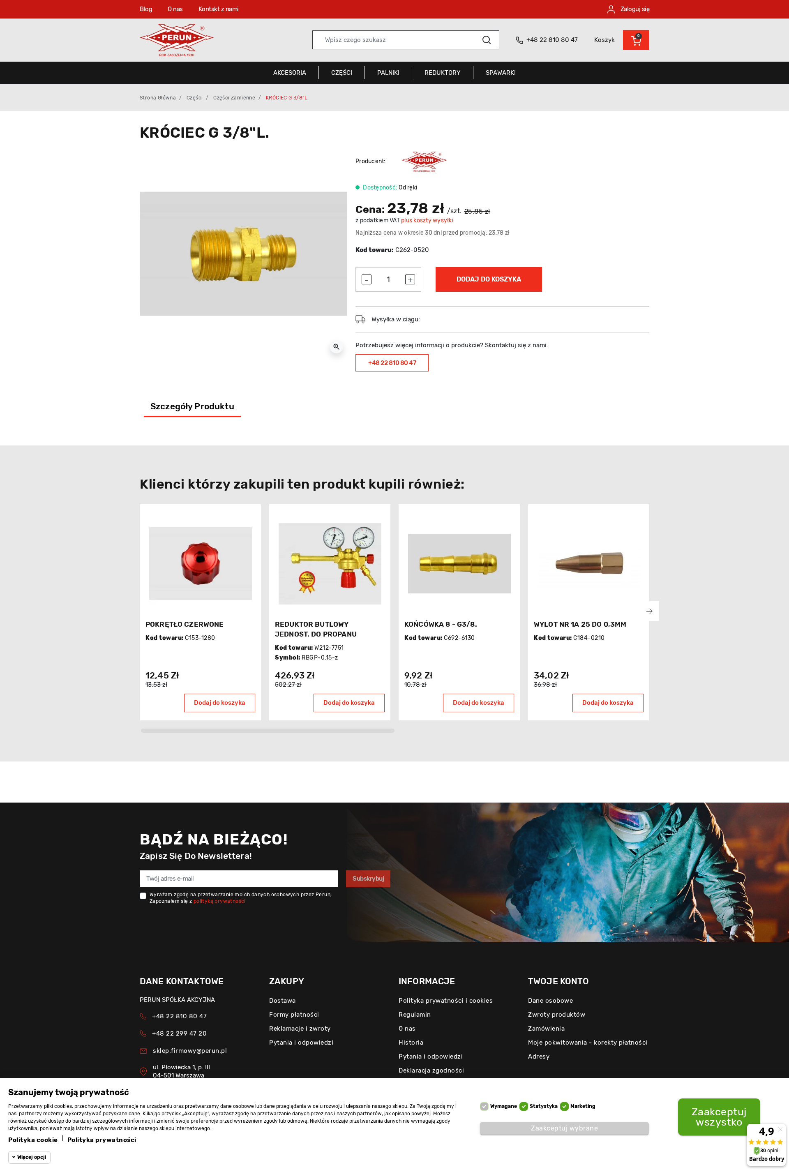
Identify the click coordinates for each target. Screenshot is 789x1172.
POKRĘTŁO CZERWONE (184, 624)
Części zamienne (234, 98)
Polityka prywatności (101, 1140)
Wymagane (503, 1106)
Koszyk (604, 40)
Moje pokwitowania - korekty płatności (588, 1042)
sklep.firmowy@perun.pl (190, 1050)
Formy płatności (294, 1014)
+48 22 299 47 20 (179, 1033)
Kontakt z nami (218, 9)
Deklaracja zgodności (431, 1070)
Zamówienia (546, 1028)
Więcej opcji (31, 1157)
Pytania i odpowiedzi (301, 1042)
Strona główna (158, 98)
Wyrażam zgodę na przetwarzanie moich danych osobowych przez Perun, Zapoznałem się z (241, 898)
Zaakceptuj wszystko (719, 1117)
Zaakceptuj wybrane (564, 1128)
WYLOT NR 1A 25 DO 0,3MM (580, 624)
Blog (146, 9)
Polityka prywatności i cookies (446, 1000)
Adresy (538, 1056)
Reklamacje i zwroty (300, 1028)
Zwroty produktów (556, 1014)
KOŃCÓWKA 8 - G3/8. (440, 624)
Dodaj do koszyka (489, 279)
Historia (411, 1042)
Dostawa (282, 1000)
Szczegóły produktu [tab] (192, 406)
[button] (636, 40)
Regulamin (415, 1014)
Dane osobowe (550, 1000)
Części (195, 98)
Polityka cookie (33, 1140)
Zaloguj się (634, 9)
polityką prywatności (220, 901)
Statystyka (544, 1106)
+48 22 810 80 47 (392, 363)
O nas (175, 9)
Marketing (582, 1106)
